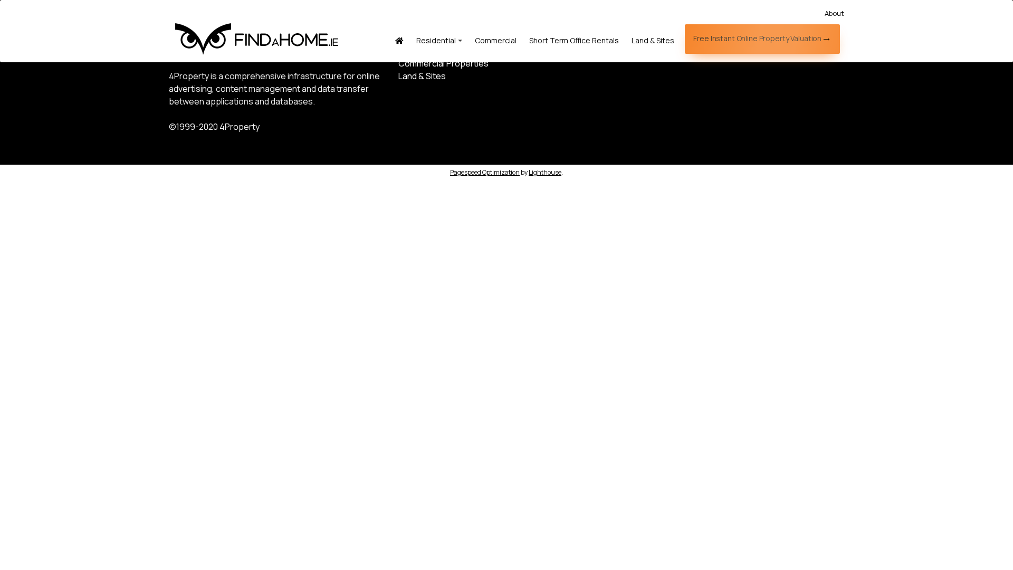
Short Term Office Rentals (574, 40)
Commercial (496, 40)
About (834, 13)
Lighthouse (545, 172)
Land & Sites (653, 40)
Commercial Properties (443, 63)
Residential (436, 40)
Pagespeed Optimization (485, 172)
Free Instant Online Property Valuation (757, 38)
